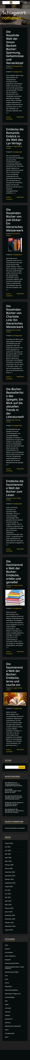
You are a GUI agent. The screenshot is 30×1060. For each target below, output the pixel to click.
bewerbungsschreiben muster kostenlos (14, 967)
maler (7, 1004)
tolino (7, 1030)
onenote (7, 1012)
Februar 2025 (9, 908)
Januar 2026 (9, 868)
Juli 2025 (7, 890)
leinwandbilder (10, 997)
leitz (6, 1001)
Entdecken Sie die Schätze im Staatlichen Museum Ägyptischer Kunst (14, 804)
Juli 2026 (7, 847)
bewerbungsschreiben (12, 963)
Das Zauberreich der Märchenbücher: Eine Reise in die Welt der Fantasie (14, 810)
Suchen (8, 760)
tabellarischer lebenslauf (13, 1026)
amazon (7, 949)
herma (7, 983)
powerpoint (8, 1019)
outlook (7, 1015)
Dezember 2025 (10, 872)
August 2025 (9, 886)
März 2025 (8, 904)
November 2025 (10, 876)
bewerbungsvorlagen (12, 972)
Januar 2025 (9, 912)
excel (6, 979)
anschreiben (9, 952)
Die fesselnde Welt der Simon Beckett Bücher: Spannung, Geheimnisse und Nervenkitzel (15, 47)
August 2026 (9, 843)
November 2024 (10, 919)
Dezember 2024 (10, 915)
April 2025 (8, 901)
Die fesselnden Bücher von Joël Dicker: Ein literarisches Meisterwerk (14, 220)
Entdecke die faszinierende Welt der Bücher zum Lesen (15, 488)
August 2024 (9, 930)
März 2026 (8, 861)
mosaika (10, 68)
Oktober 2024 (9, 922)
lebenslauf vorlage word (13, 994)
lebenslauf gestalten (11, 990)
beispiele (8, 960)
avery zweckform (10, 956)
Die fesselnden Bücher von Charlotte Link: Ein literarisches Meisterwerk (14, 316)
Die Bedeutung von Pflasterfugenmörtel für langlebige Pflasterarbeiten (13, 784)
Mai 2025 (8, 897)
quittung (7, 1022)
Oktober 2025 (9, 879)
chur (6, 975)
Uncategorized (17, 72)
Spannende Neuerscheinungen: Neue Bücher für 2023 (13, 790)
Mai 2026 (8, 854)
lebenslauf (8, 986)
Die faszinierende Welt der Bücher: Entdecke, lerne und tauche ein (14, 674)
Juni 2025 (8, 894)
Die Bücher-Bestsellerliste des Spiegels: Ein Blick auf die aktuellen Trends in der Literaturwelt (15, 403)
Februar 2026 (9, 865)
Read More (20, 117)
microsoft (8, 1008)
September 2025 (10, 883)
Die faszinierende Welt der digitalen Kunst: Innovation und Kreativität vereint (13, 797)
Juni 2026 (8, 850)
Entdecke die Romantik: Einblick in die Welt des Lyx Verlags (15, 136)
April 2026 (8, 857)
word (6, 1037)
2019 (6, 945)
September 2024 (10, 926)
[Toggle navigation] (25, 2)
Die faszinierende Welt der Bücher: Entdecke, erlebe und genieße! (14, 571)
